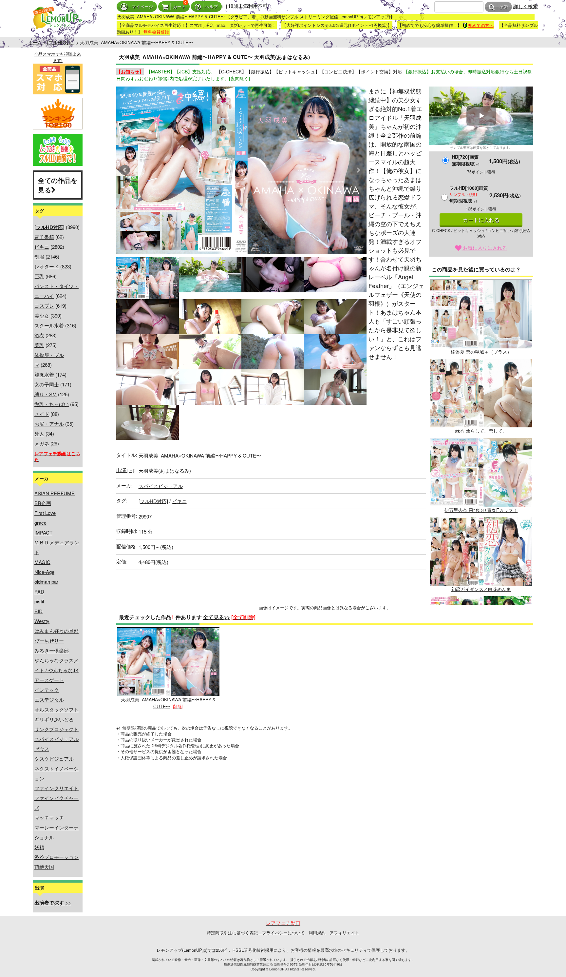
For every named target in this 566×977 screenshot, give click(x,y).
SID (38, 611)
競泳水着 (44, 374)
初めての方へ (481, 25)
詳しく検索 (525, 6)
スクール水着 (49, 325)
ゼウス (41, 748)
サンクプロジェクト (56, 729)
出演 (125, 469)
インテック (46, 689)
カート (179, 6)
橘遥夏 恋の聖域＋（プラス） (481, 351)
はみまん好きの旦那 (56, 630)
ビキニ (41, 246)
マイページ (142, 6)
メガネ (41, 443)
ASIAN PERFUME (54, 493)
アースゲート (49, 679)
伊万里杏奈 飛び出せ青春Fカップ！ (481, 510)
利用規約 (317, 932)
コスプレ (44, 305)
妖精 (39, 847)
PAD (39, 591)
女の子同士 (46, 384)
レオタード (46, 266)
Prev (125, 170)
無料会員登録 (156, 32)
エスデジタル (49, 699)
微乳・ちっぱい (51, 404)
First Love (45, 512)
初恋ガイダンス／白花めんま (481, 589)
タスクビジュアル (54, 758)
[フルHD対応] (61, 42)
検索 (504, 7)
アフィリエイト (344, 932)
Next (358, 170)
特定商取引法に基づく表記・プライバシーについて (256, 932)
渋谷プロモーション (56, 856)
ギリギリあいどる (54, 719)
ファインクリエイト (56, 788)
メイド (41, 413)
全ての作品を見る (57, 184)
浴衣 (39, 335)
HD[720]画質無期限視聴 (466, 160)
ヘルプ (211, 6)
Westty (41, 620)
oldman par (46, 581)
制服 (39, 256)
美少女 (41, 315)
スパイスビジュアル (56, 738)
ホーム (35, 42)
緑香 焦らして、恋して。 (481, 430)
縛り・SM (45, 394)
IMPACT (43, 532)
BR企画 (42, 502)
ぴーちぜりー (49, 640)
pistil (39, 601)
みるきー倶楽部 (51, 650)
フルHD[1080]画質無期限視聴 (468, 194)
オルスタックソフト (56, 709)
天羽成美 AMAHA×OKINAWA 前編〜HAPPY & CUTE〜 (168, 702)
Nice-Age (44, 571)
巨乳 (39, 276)
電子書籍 (44, 236)
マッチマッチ (49, 817)
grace (40, 522)
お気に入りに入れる (484, 247)
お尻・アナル (49, 423)
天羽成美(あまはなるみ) (165, 470)
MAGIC (42, 561)
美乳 (39, 345)
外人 (39, 433)
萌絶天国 (44, 866)
